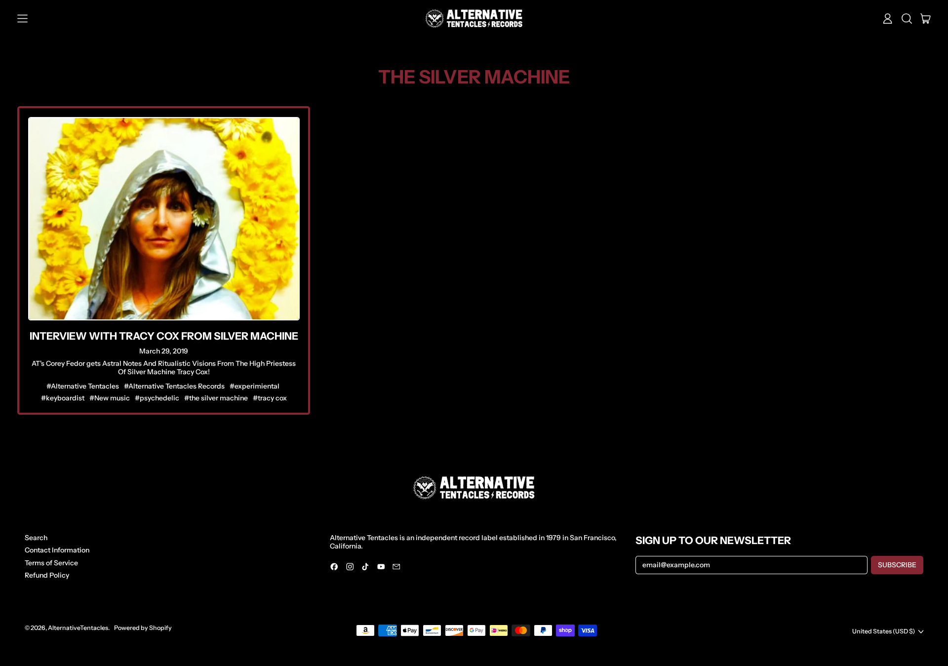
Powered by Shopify (143, 627)
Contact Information (57, 550)
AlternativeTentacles (78, 627)
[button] (906, 19)
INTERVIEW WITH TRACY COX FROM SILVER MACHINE (164, 336)
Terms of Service (51, 562)
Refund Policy (47, 575)
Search (36, 537)
